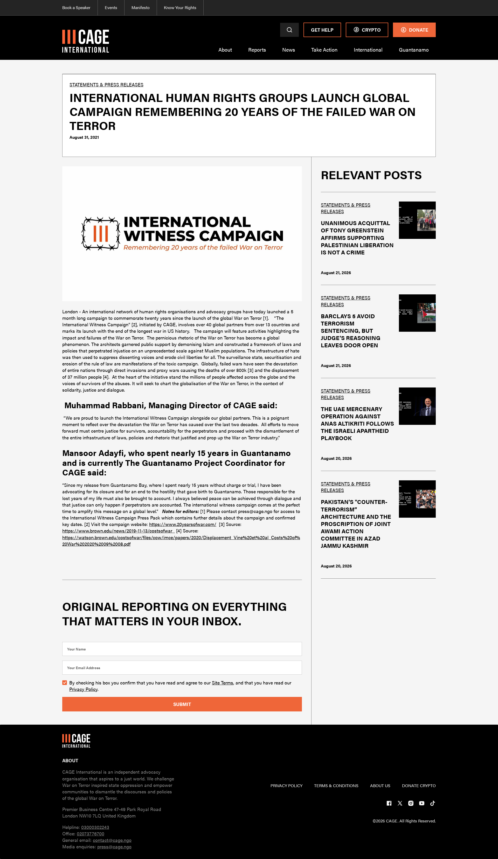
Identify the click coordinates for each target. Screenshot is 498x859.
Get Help (322, 29)
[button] (225, 53)
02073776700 (90, 833)
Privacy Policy (83, 689)
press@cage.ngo (114, 846)
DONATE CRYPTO (419, 785)
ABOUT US (380, 785)
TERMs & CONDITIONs (336, 785)
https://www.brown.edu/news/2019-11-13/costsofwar (118, 530)
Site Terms (222, 682)
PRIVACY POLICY (286, 785)
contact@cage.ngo (112, 840)
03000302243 (95, 827)
